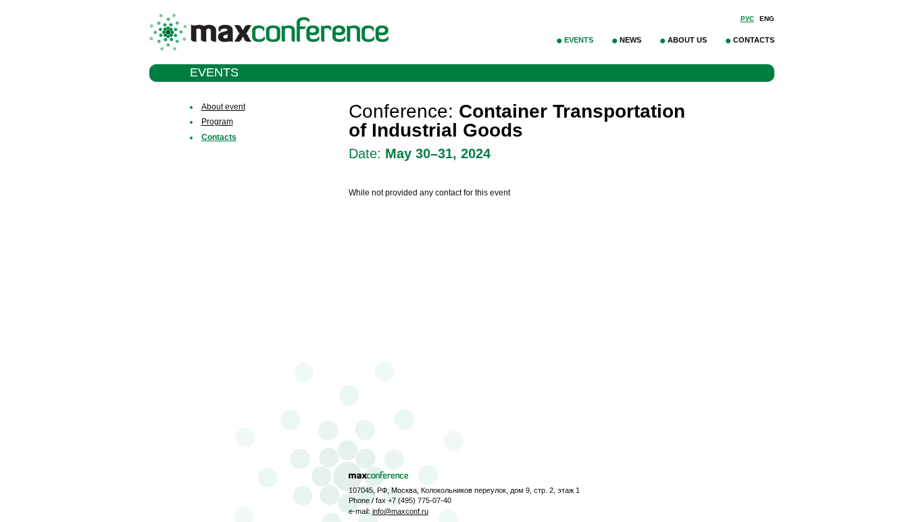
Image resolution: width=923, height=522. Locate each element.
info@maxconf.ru (400, 511)
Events (578, 40)
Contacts (753, 40)
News (630, 40)
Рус (747, 18)
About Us (687, 40)
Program (217, 121)
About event (223, 107)
